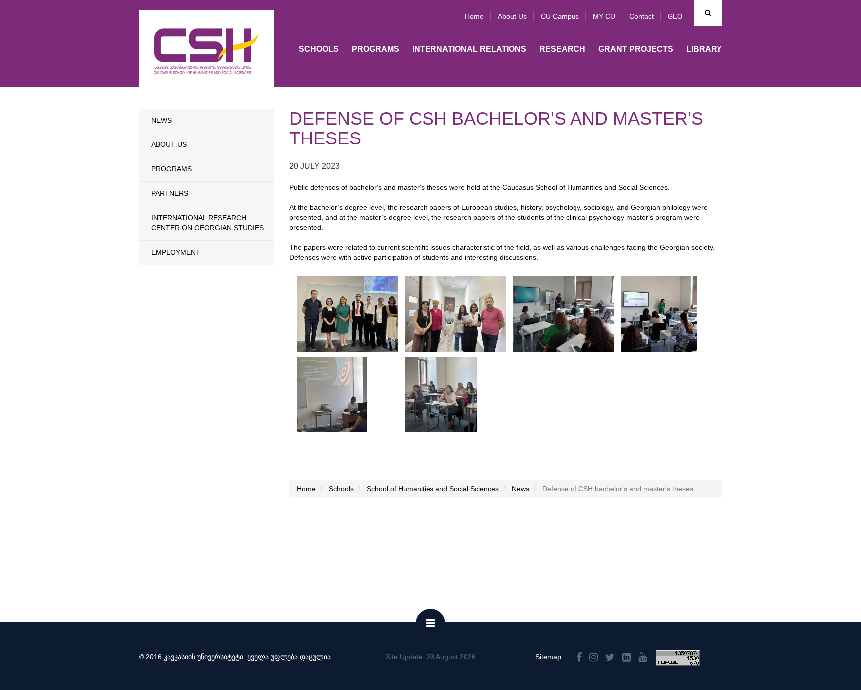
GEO (675, 16)
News (161, 120)
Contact (641, 16)
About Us (169, 144)
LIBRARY (704, 49)
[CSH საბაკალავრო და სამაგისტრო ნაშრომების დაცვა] (351, 314)
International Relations (469, 49)
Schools (319, 49)
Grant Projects (635, 49)
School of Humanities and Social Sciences (433, 489)
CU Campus (560, 16)
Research (562, 49)
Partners (169, 193)
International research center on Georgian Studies (207, 223)
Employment (175, 252)
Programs (375, 49)
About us (512, 16)
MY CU (604, 16)
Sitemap (548, 657)
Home (474, 16)
